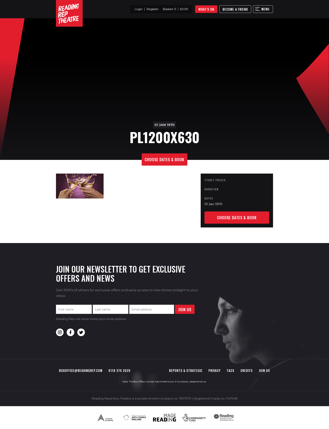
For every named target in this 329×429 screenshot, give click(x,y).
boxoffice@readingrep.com (80, 370)
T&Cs (230, 370)
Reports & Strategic (185, 370)
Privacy (214, 370)
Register (153, 9)
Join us (264, 370)
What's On (206, 9)
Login (139, 9)
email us (201, 381)
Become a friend (235, 9)
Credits (246, 370)
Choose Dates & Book (164, 159)
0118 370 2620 (119, 370)
